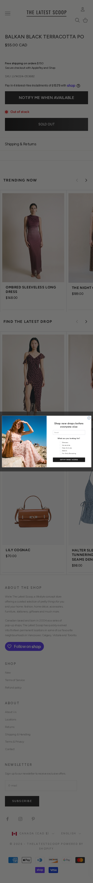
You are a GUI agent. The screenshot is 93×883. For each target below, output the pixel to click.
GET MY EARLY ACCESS (69, 460)
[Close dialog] (89, 418)
